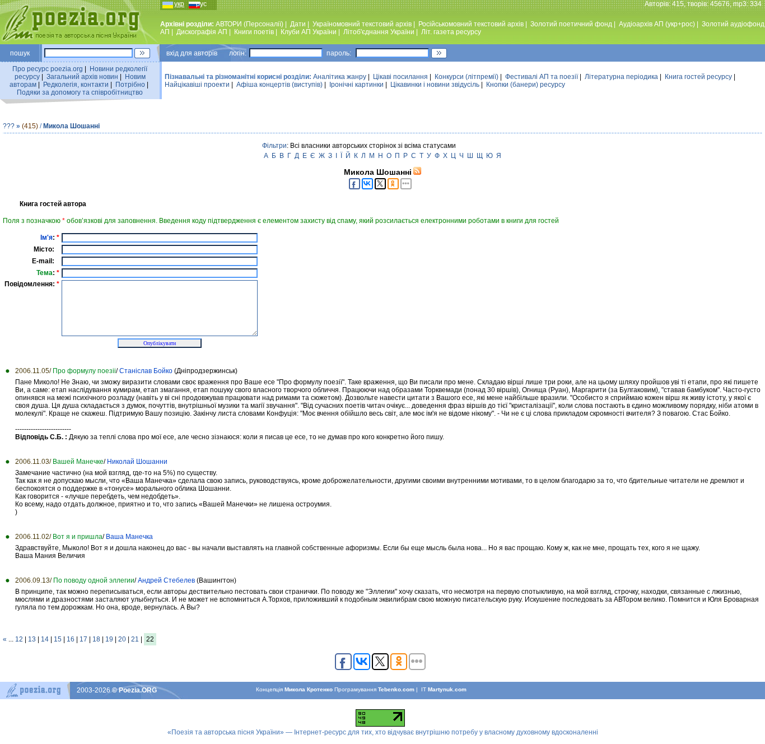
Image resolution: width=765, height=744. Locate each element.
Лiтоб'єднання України (378, 32)
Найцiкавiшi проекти (197, 85)
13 (32, 639)
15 (58, 639)
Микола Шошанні (71, 126)
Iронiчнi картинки (356, 85)
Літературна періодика (621, 77)
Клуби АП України (309, 32)
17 (83, 639)
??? (9, 126)
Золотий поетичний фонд (571, 24)
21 (135, 639)
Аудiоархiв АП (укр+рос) (657, 24)
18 (96, 639)
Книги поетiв (254, 32)
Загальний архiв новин (82, 77)
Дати (298, 24)
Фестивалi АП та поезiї (541, 77)
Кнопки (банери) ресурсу (525, 85)
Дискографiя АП (201, 32)
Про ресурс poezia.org (47, 69)
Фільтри (274, 146)
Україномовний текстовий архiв (362, 24)
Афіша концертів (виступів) (279, 85)
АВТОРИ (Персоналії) (249, 24)
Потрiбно (130, 85)
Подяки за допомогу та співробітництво (80, 92)
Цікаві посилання (400, 77)
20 (122, 639)
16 (70, 639)
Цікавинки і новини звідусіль (434, 85)
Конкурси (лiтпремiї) (466, 77)
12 (19, 639)
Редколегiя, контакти (76, 85)
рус (201, 4)
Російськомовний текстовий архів (471, 24)
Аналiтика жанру (339, 77)
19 (109, 639)
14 (45, 639)
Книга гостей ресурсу (698, 77)
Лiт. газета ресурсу (451, 32)
